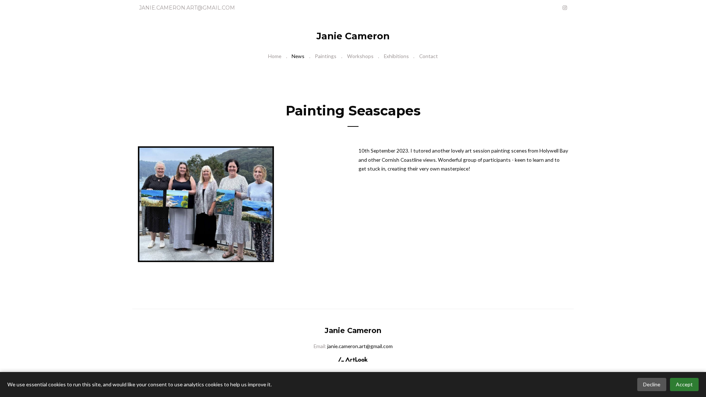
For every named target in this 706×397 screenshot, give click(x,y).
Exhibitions (396, 56)
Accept (684, 384)
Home (274, 56)
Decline (651, 384)
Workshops (360, 56)
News (298, 56)
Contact (428, 56)
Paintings (325, 56)
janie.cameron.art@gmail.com (187, 7)
